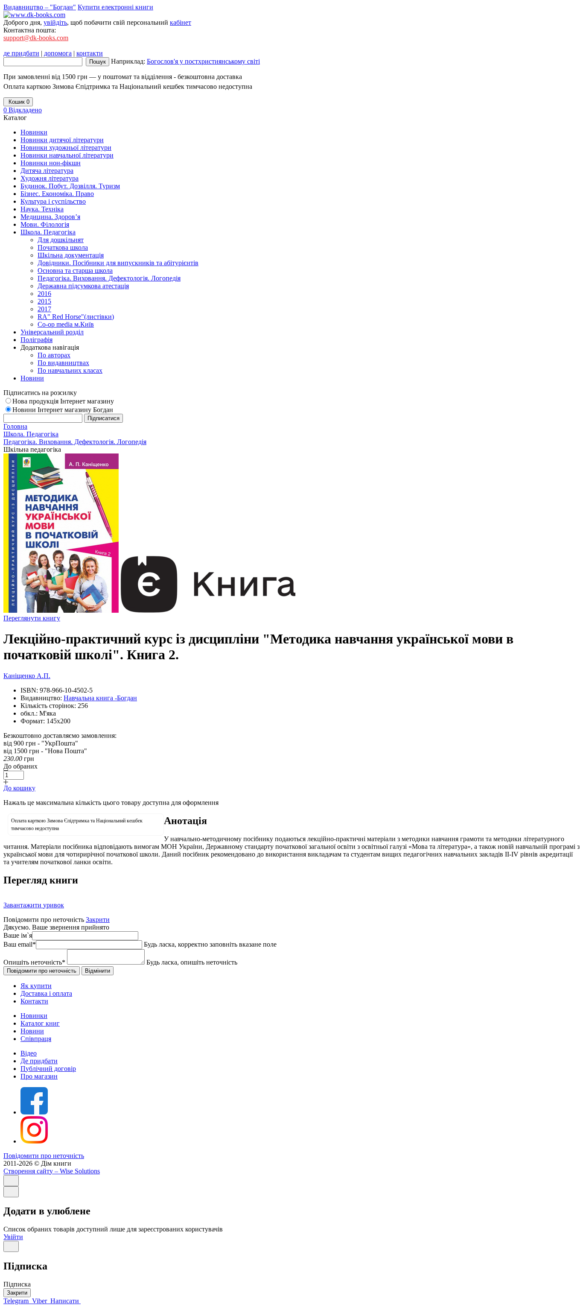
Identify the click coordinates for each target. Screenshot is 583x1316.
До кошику (19, 788)
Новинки (33, 1015)
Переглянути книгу (31, 618)
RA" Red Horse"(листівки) (76, 316)
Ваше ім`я (17, 935)
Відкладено (22, 110)
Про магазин (39, 1076)
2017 (44, 309)
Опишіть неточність (34, 962)
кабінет (180, 22)
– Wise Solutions (51, 1171)
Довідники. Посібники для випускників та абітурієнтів (118, 262)
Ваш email (19, 944)
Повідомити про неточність (43, 1155)
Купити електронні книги (115, 7)
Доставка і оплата (46, 993)
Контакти (34, 1001)
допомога (58, 53)
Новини (32, 1031)
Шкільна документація (71, 255)
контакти (89, 53)
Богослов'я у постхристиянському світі (203, 61)
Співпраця (35, 1038)
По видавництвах (63, 362)
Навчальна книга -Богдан (100, 698)
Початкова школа (63, 247)
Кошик (18, 102)
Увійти (13, 1236)
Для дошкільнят (61, 239)
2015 (44, 301)
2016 (44, 293)
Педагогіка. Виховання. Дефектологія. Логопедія (109, 278)
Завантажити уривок (33, 905)
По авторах (54, 355)
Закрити (98, 919)
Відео (28, 1053)
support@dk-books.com (35, 37)
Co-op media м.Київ (66, 324)
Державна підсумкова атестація (83, 286)
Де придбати (39, 1060)
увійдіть (55, 22)
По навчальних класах (70, 370)
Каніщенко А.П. (26, 675)
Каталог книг (40, 1023)
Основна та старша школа (75, 270)
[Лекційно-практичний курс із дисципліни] (61, 610)
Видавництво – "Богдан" (39, 7)
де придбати (21, 53)
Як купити (36, 985)
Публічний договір (48, 1068)
